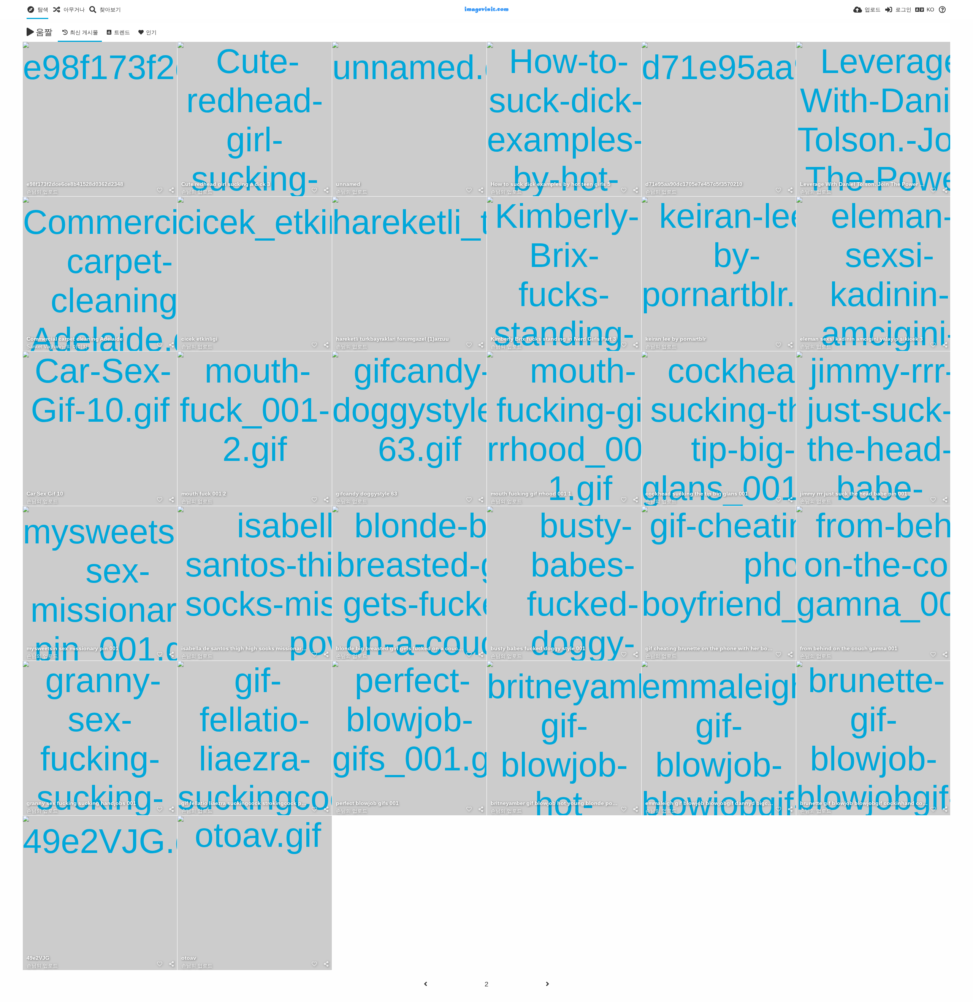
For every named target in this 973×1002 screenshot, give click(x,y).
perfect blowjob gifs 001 (367, 803)
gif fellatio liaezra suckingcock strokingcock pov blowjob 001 (245, 803)
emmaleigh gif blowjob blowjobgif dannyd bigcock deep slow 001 (709, 803)
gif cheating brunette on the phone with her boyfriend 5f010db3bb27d (709, 648)
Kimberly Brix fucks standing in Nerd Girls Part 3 (553, 339)
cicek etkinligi (199, 339)
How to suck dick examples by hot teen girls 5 (550, 184)
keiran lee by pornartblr (675, 339)
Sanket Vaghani (44, 346)
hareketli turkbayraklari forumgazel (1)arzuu (392, 339)
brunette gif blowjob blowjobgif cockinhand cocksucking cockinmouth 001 (864, 803)
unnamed (348, 184)
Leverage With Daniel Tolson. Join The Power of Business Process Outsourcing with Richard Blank (864, 184)
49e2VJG (38, 958)
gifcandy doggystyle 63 (366, 494)
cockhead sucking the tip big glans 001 (696, 494)
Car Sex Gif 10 (45, 494)
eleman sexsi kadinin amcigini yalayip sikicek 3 (861, 339)
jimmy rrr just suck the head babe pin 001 (853, 494)
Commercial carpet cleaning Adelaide (75, 339)
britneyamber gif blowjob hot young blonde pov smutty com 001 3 (554, 803)
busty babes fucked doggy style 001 (538, 648)
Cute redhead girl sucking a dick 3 (225, 184)
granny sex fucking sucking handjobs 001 (81, 803)
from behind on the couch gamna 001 (848, 648)
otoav (188, 958)
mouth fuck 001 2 (203, 494)
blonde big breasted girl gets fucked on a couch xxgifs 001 (400, 648)
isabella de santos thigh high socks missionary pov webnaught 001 (245, 648)
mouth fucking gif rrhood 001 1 (531, 494)
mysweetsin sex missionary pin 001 (73, 648)
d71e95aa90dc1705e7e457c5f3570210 (693, 184)
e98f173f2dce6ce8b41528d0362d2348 (75, 184)
